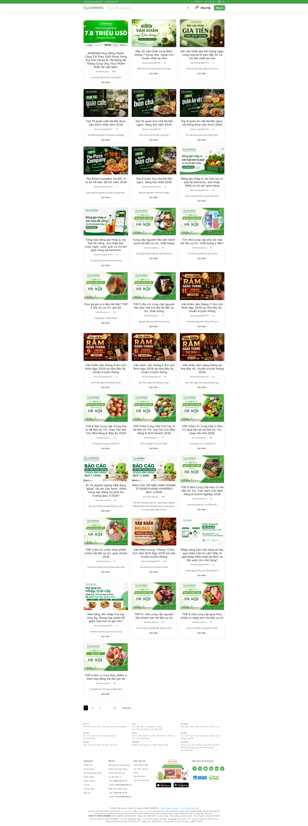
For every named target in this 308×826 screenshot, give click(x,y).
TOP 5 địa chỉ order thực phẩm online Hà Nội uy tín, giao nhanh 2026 (105, 553)
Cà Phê (212, 727)
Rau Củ (86, 724)
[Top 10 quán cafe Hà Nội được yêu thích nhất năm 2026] (106, 103)
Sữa (84, 745)
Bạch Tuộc (204, 736)
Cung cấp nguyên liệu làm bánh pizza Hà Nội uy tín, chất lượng (154, 241)
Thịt (133, 724)
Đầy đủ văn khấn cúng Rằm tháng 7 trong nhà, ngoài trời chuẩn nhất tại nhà (154, 54)
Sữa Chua (113, 745)
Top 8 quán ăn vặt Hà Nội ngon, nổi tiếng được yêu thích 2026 (202, 122)
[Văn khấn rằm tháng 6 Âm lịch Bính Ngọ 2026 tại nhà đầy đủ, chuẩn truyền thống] (154, 347)
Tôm (186, 736)
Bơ (98, 745)
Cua (191, 736)
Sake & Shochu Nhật (160, 745)
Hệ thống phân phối (92, 773)
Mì (84, 736)
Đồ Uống (184, 724)
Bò (142, 727)
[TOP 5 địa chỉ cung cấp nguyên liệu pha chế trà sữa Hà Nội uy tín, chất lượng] (154, 286)
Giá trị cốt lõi (89, 781)
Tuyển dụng (89, 777)
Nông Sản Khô (109, 736)
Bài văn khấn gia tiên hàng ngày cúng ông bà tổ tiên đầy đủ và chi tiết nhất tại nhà (202, 54)
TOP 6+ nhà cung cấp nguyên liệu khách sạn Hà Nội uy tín (154, 615)
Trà (218, 727)
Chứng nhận (89, 789)
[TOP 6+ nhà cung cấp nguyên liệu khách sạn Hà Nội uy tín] (154, 596)
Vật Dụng (184, 742)
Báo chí (87, 793)
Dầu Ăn (146, 736)
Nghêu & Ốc (214, 736)
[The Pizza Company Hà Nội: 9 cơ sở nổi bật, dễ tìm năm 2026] (106, 160)
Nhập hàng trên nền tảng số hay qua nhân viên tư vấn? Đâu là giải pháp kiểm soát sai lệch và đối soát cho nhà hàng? (202, 555)
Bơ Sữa (86, 742)
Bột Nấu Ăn (161, 736)
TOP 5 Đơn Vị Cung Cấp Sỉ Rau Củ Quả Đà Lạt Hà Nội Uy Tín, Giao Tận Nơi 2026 (202, 429)
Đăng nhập (206, 8)
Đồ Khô (86, 733)
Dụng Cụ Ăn (185, 745)
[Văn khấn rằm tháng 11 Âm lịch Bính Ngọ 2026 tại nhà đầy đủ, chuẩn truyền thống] (202, 286)
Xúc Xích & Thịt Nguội (140, 729)
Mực (196, 736)
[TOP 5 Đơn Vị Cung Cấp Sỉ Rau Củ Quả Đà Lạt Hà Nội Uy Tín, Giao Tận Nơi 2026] (202, 408)
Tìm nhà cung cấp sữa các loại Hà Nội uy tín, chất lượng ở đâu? (202, 241)
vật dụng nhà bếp (144, 811)
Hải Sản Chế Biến (187, 738)
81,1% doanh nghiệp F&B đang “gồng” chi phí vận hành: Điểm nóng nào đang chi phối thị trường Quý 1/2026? (105, 490)
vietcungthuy (152, 248)
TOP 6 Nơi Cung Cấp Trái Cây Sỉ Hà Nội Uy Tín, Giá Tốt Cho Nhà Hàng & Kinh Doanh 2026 (154, 429)
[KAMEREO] (93, 8)
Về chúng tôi (89, 769)
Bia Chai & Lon (145, 745)
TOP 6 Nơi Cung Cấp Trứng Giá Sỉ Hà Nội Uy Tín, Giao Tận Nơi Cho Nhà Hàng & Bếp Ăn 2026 (106, 429)
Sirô (133, 738)
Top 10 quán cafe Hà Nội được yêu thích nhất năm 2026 (106, 122)
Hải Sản (184, 733)
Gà (133, 727)
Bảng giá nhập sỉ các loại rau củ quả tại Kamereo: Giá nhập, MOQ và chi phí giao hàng (202, 182)
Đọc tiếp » (104, 83)
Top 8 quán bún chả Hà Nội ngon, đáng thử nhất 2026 (154, 180)
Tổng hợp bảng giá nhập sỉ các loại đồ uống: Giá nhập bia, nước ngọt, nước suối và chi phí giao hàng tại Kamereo (106, 245)
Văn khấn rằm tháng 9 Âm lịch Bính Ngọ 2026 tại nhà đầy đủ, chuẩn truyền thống (105, 368)
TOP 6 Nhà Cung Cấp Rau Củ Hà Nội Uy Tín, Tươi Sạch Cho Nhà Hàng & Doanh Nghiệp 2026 (202, 490)
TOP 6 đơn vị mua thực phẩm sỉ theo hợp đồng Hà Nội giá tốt (106, 676)
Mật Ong (170, 736)
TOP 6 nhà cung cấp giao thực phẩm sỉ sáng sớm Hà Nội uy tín (202, 615)
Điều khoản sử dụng (170, 808)
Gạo (93, 736)
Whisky (135, 745)
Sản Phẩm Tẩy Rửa (211, 745)
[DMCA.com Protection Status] (213, 778)
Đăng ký (219, 8)
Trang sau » (127, 708)
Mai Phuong (103, 71)
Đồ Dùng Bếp (197, 745)
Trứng (159, 727)
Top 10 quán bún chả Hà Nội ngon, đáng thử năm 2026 (154, 122)
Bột (88, 736)
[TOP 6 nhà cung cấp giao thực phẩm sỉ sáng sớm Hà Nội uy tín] (202, 596)
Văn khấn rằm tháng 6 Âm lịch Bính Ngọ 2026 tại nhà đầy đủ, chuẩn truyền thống (154, 368)
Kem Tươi (92, 745)
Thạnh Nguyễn (104, 500)
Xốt (140, 736)
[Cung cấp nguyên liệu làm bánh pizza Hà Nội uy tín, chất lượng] (154, 221)
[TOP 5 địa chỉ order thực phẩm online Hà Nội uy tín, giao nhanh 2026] (106, 531)
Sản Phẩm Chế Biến (118, 727)
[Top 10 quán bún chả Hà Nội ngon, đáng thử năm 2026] (154, 103)
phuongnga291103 (152, 63)
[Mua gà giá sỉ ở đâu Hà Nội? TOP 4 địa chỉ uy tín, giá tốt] (106, 286)
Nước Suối (185, 727)
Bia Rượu (135, 742)
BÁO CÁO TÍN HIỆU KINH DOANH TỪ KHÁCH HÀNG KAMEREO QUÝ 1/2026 (154, 488)
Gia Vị (134, 733)
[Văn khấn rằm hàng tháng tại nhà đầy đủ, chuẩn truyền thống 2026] (202, 347)
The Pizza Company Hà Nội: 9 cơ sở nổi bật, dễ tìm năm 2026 (106, 180)
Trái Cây (106, 727)
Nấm (99, 727)
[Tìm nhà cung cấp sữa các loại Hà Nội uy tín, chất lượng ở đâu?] (202, 221)
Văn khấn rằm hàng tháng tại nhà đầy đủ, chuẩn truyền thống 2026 (202, 368)
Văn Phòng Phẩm (207, 747)
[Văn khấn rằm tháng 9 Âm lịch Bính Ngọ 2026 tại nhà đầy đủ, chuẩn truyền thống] (106, 347)
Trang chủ (88, 765)
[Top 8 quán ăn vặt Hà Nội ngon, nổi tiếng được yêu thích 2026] (202, 103)
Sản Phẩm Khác (157, 729)
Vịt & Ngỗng (149, 727)
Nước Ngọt (194, 727)
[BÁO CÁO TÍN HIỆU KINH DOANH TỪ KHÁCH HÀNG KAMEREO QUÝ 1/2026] (154, 468)
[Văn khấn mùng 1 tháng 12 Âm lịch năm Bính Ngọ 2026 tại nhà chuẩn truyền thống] (154, 531)
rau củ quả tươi (126, 811)
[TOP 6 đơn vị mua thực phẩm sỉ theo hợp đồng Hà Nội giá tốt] (106, 657)
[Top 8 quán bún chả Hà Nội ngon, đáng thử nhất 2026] (154, 160)
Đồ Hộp (99, 736)
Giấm (153, 736)
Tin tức (87, 785)
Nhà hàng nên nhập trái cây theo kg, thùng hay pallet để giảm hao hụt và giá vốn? (106, 617)
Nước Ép (204, 727)
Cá (182, 736)
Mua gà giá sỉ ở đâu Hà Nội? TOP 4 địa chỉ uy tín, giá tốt (106, 305)
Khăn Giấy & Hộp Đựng (189, 747)
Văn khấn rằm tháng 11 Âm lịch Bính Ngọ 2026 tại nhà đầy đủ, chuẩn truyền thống (202, 307)
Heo (137, 727)
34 (115, 708)
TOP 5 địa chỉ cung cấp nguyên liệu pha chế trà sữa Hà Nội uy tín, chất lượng (154, 307)
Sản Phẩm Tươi (89, 727)
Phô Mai (105, 745)
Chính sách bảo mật (190, 808)
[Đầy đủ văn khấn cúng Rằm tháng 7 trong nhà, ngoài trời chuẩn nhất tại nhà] (154, 33)
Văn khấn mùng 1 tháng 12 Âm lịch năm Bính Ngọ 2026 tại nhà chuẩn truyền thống (154, 553)
